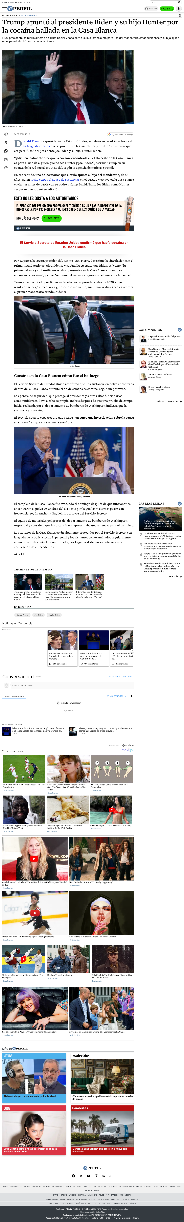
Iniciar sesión (114, 676)
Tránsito (132, 1203)
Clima (68, 1187)
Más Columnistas (168, 401)
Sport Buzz (116, 1199)
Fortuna (82, 1195)
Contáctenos (80, 1203)
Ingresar (153, 9)
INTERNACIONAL (10, 15)
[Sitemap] (111, 1176)
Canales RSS (53, 1203)
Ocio (85, 1187)
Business (113, 1187)
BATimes (114, 1195)
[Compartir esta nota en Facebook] (5, 133)
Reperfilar (102, 1187)
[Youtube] (88, 1176)
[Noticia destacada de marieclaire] (102, 1056)
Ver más (174, 576)
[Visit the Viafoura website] (128, 745)
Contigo (70, 1199)
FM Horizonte (125, 1195)
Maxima (134, 1199)
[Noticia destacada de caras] (34, 1109)
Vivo (179, 1187)
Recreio (126, 1199)
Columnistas (150, 330)
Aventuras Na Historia (85, 1199)
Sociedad (46, 1187)
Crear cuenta (127, 676)
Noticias (147, 1187)
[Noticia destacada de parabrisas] (102, 1109)
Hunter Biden (54, 615)
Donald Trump (22, 615)
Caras (155, 1187)
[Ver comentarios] (179, 16)
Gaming (172, 1187)
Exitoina (163, 1187)
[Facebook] (73, 1176)
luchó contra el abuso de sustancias (55, 179)
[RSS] (103, 1176)
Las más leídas (151, 504)
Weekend (72, 1195)
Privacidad (92, 1203)
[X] (80, 1176)
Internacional (58, 1187)
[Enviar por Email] (5, 159)
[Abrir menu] (4, 8)
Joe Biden (38, 615)
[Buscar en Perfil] (179, 2)
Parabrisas (92, 1195)
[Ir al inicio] (19, 8)
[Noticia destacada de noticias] (34, 1056)
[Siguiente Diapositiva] (132, 651)
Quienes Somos (66, 1203)
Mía (107, 1195)
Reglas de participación (117, 1203)
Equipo (102, 1203)
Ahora (5, 1187)
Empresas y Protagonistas (130, 1187)
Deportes (77, 1187)
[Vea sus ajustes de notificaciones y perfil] (179, 8)
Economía (36, 1187)
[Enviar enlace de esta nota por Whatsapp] (5, 151)
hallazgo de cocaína (36, 146)
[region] (68, 711)
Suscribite (167, 9)
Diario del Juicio (92, 1191)
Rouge (101, 1195)
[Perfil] (20, 1049)
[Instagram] (96, 1176)
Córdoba (92, 1187)
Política (27, 1187)
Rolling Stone (103, 1199)
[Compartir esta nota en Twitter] (5, 142)
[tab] (14, 696)
